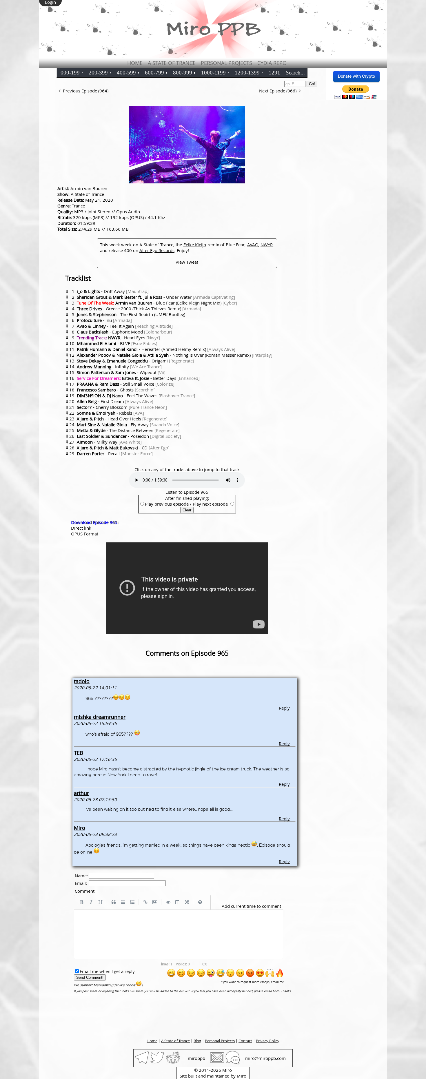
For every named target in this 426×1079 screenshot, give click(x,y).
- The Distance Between (128, 430)
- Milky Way (109, 442)
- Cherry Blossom (122, 407)
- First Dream (115, 401)
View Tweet (187, 262)
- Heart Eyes (118, 337)
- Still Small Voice (125, 384)
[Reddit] (173, 1063)
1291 (274, 73)
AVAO (252, 244)
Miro (79, 827)
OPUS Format (84, 534)
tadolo (82, 681)
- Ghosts (116, 390)
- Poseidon (129, 436)
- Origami (135, 361)
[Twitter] (157, 1063)
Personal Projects (226, 62)
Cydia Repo (272, 62)
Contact (245, 1040)
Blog (197, 1040)
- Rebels (110, 413)
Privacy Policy (267, 1040)
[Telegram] (141, 1063)
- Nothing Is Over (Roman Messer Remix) (174, 355)
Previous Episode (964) (85, 91)
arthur (81, 793)
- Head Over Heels (122, 419)
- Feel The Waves (136, 395)
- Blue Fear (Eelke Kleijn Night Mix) (157, 303)
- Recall (115, 453)
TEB (78, 752)
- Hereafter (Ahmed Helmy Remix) (156, 349)
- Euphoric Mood (124, 332)
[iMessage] (232, 1063)
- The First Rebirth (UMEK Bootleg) (131, 314)
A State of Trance (172, 62)
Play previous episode (167, 504)
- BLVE (117, 343)
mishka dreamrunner (99, 716)
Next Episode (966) (278, 91)
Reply (284, 708)
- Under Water (156, 297)
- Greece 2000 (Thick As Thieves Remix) (139, 308)
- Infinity (119, 366)
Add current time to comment (251, 906)
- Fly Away (128, 424)
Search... (295, 73)
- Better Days (138, 378)
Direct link (81, 528)
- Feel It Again (125, 326)
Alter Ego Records (156, 250)
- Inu (104, 320)
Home (135, 62)
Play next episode (210, 504)
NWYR (267, 244)
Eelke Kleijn (194, 244)
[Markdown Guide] (200, 902)
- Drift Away (113, 291)
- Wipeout (121, 372)
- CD (123, 448)
